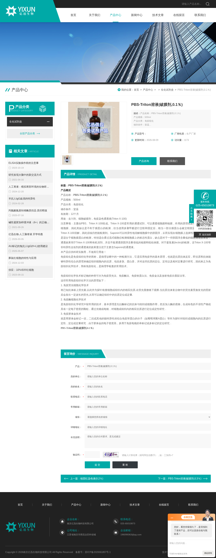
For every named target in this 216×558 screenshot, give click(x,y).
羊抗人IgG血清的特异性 (22, 198)
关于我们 (94, 15)
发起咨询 (208, 553)
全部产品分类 (27, 133)
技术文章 (158, 15)
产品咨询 (144, 161)
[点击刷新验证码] (111, 454)
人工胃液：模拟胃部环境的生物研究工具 (30, 186)
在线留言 (179, 15)
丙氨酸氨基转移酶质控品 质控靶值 (28, 210)
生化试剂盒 (167, 89)
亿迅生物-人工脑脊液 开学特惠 (26, 234)
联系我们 (200, 15)
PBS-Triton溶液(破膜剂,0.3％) (184, 478)
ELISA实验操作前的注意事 (24, 163)
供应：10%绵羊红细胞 (21, 270)
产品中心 (115, 15)
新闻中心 (136, 15)
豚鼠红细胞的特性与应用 (22, 258)
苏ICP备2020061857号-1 (98, 552)
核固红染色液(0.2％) (91, 478)
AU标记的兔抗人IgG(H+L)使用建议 (28, 246)
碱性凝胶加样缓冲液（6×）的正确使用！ (30, 222)
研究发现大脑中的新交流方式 (25, 174)
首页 (73, 15)
